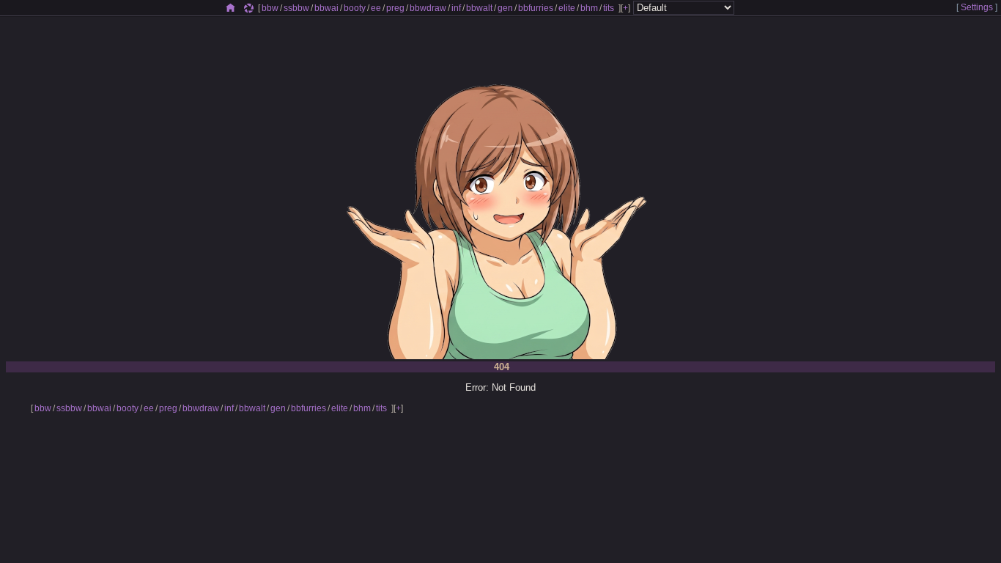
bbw (270, 8)
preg (395, 8)
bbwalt (479, 8)
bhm (589, 8)
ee (376, 8)
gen (505, 8)
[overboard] (249, 8)
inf (456, 8)
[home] (230, 8)
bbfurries (535, 8)
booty (355, 8)
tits (608, 8)
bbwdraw (428, 8)
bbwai (326, 8)
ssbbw (296, 8)
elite (566, 8)
